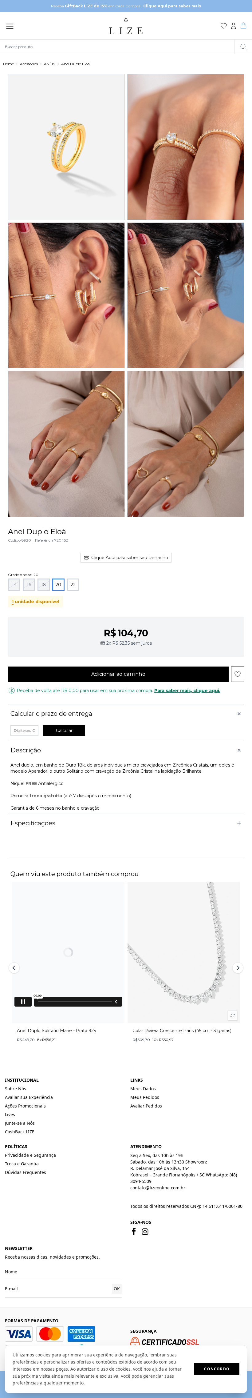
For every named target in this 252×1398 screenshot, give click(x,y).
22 (73, 584)
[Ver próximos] (237, 968)
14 (14, 584)
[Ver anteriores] (15, 968)
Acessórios (29, 64)
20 (58, 584)
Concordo (217, 1369)
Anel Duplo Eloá (75, 64)
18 (43, 584)
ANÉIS (49, 64)
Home (8, 64)
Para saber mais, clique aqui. (187, 690)
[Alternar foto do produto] (233, 1015)
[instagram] (145, 1231)
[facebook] (134, 1231)
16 (29, 584)
